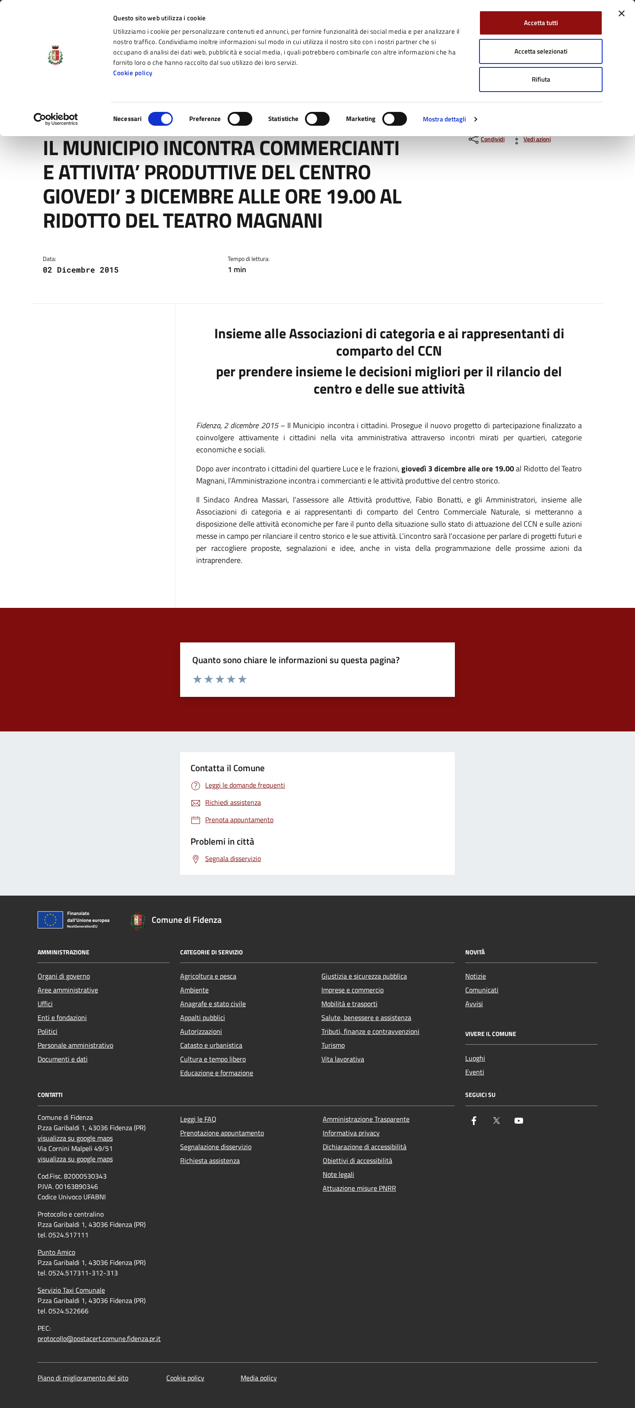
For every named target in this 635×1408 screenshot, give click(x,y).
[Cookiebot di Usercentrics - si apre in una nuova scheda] (56, 119)
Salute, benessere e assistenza (366, 1017)
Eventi (474, 1072)
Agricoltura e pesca (208, 976)
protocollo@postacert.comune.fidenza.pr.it (99, 1338)
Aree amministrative (68, 990)
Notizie (475, 976)
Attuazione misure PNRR (359, 1188)
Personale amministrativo (75, 1045)
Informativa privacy (351, 1133)
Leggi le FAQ (198, 1119)
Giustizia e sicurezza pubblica (364, 976)
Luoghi (475, 1058)
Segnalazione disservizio (215, 1146)
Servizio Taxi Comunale (71, 1290)
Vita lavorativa (342, 1059)
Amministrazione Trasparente (366, 1119)
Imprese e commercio (352, 990)
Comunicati (481, 990)
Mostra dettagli (445, 119)
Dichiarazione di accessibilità (364, 1146)
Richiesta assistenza (210, 1160)
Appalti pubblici (202, 1017)
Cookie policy (132, 73)
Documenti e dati (63, 1059)
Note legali (338, 1174)
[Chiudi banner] (622, 13)
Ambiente (194, 990)
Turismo (333, 1045)
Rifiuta (541, 79)
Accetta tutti (541, 23)
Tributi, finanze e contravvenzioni (370, 1031)
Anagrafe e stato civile (213, 1003)
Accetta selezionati (541, 51)
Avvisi (474, 1003)
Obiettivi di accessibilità (357, 1160)
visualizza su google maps (75, 1138)
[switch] (240, 119)
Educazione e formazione (216, 1073)
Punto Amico (56, 1252)
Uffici (45, 1003)
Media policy (259, 1378)
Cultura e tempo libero (213, 1059)
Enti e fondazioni (62, 1017)
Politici (47, 1031)
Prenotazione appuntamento (222, 1133)
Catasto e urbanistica (211, 1045)
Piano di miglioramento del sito (83, 1378)
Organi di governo (64, 976)
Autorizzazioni (201, 1031)
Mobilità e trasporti (349, 1003)
